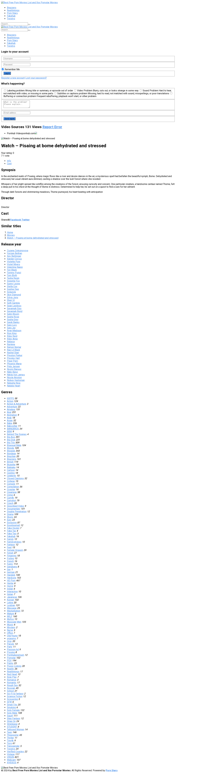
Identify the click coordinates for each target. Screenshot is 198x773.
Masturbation (13, 610)
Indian (10, 588)
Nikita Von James (16, 374)
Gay (9, 569)
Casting (11, 473)
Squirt (10, 715)
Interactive (12, 591)
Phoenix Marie (14, 363)
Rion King (12, 333)
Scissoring (12, 699)
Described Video (15, 506)
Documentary (13, 508)
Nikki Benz (12, 372)
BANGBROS (13, 428)
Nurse (10, 630)
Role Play (12, 677)
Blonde (10, 448)
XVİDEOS (11, 762)
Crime (10, 495)
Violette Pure (13, 261)
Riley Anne (12, 338)
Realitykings (13, 10)
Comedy (11, 484)
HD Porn (11, 580)
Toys (9, 743)
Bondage (11, 453)
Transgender (13, 746)
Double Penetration (17, 511)
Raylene (11, 344)
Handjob (11, 575)
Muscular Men (14, 622)
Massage (12, 608)
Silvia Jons (12, 297)
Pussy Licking (14, 666)
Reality (10, 668)
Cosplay (11, 489)
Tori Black (12, 270)
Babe (9, 423)
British (10, 461)
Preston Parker (14, 355)
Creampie (12, 492)
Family (10, 539)
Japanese (12, 597)
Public (10, 663)
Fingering (11, 555)
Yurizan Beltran (14, 253)
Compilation (13, 486)
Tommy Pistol (14, 272)
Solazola (11, 292)
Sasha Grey (12, 319)
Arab (9, 417)
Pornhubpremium (15, 655)
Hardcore (11, 577)
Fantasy (11, 544)
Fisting (10, 558)
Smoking (11, 707)
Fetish (10, 553)
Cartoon (11, 470)
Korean (10, 599)
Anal (9, 412)
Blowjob (11, 450)
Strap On (11, 721)
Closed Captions (15, 478)
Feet (9, 547)
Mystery (11, 627)
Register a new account (13, 78)
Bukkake (11, 467)
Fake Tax (11, 530)
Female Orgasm (15, 550)
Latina (10, 602)
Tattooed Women (15, 729)
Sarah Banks (13, 322)
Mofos (10, 619)
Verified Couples (15, 751)
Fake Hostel (13, 528)
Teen (9, 732)
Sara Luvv (12, 325)
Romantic (11, 682)
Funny (10, 564)
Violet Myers (13, 264)
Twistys (11, 18)
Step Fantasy (13, 718)
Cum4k (10, 497)
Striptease (12, 724)
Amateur (11, 409)
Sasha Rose (13, 316)
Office (10, 633)
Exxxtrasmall (13, 525)
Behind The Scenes (17, 434)
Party (9, 646)
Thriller (10, 737)
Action (10, 401)
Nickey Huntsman (16, 380)
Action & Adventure (16, 404)
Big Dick (11, 439)
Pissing (11, 652)
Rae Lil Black (13, 350)
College (11, 481)
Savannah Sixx (14, 308)
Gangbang (12, 566)
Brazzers (11, 7)
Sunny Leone (13, 283)
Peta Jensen (13, 366)
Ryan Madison (14, 330)
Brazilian (11, 456)
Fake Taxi (12, 533)
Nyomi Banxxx (14, 369)
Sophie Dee (13, 289)
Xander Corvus (14, 258)
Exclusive (12, 522)
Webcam (11, 759)
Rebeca (11, 341)
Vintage (11, 754)
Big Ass (11, 437)
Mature (10, 613)
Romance (11, 679)
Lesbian (11, 605)
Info (9, 160)
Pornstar (11, 657)
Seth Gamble (13, 303)
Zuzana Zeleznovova (17, 250)
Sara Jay (11, 327)
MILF (9, 616)
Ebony (10, 517)
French (10, 561)
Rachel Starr (13, 352)
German (11, 572)
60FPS (10, 398)
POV (9, 660)
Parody (10, 644)
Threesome (13, 735)
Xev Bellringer (14, 256)
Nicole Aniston (14, 377)
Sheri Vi (11, 300)
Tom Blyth (12, 275)
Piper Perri (12, 361)
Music (10, 624)
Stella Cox (12, 286)
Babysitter (12, 426)
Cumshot (11, 500)
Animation (12, 415)
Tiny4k (10, 740)
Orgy (9, 641)
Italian (10, 594)
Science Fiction (14, 696)
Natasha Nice (13, 383)
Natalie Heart (13, 385)
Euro (9, 519)
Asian (10, 420)
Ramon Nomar (14, 347)
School (10, 690)
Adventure (12, 406)
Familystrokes (14, 542)
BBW (9, 431)
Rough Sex (12, 685)
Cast (9, 163)
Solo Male (12, 713)
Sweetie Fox (13, 281)
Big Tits (11, 442)
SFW (9, 702)
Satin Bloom (13, 314)
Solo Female (13, 710)
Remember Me (12, 69)
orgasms (11, 638)
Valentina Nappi (15, 267)
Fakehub (11, 16)
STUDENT (12, 726)
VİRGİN (10, 757)
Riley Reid (12, 336)
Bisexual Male (14, 445)
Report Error (52, 127)
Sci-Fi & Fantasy (15, 693)
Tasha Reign (13, 278)
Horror (10, 586)
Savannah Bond (14, 311)
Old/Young (12, 635)
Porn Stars (12, 13)
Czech (10, 503)
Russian (11, 688)
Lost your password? (36, 78)
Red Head (12, 674)
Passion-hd (13, 649)
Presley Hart (13, 358)
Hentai (10, 583)
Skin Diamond (14, 294)
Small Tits (12, 704)
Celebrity (11, 475)
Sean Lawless (14, 305)
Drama (10, 514)
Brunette (11, 464)
